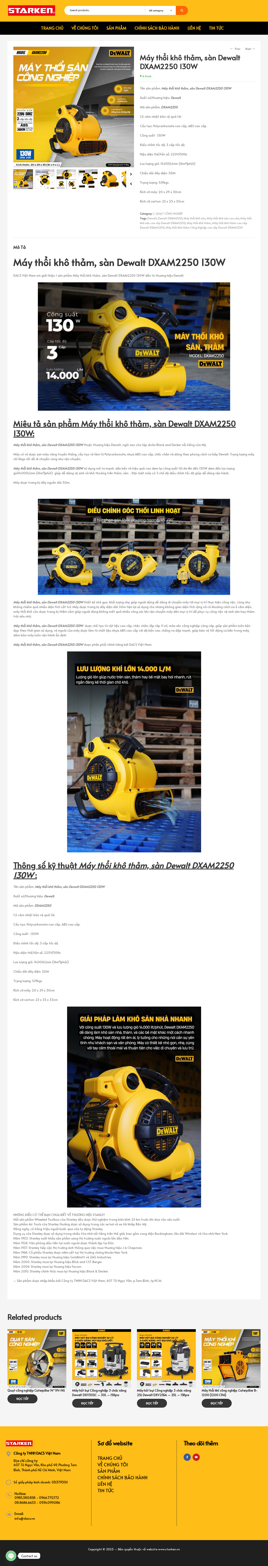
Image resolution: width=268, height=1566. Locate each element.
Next (131, 174)
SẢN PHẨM (109, 1471)
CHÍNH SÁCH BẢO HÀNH (123, 1477)
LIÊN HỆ (105, 1484)
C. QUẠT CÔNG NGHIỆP (168, 213)
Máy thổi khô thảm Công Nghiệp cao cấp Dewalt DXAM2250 (204, 227)
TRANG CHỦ (110, 1458)
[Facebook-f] (187, 1457)
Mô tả (19, 247)
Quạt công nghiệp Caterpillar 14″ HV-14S (36, 1390)
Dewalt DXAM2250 (170, 218)
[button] (127, 53)
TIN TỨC (106, 1490)
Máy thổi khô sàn (194, 218)
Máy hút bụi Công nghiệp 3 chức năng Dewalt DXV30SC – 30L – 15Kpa (99, 1392)
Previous (131, 184)
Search (182, 10)
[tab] (19, 247)
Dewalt (152, 218)
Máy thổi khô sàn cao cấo (223, 218)
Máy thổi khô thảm (199, 223)
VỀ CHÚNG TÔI (113, 1464)
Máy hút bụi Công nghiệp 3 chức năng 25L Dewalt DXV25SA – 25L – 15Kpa (164, 1392)
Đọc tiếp (22, 1399)
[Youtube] (196, 1457)
